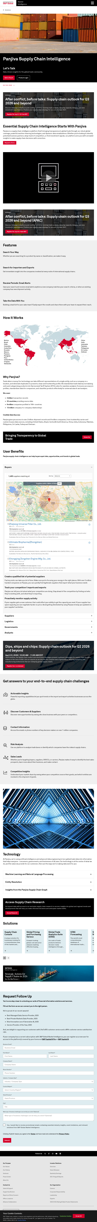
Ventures (5, 1173)
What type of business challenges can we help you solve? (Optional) (21, 1112)
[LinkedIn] (60, 1153)
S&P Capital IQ (63, 1039)
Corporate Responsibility (57, 1192)
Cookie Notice (22, 1220)
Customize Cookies (65, 1216)
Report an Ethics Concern (10, 1195)
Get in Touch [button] (9, 78)
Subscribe (87, 437)
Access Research (12, 913)
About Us (5, 1180)
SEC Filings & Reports (56, 1177)
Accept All (79, 1216)
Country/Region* (7, 1086)
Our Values (6, 1166)
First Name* (6, 1053)
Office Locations (8, 1198)
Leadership (53, 1195)
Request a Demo (10, 143)
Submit (7, 1140)
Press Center (7, 1177)
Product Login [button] (23, 78)
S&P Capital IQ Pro (49, 1039)
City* (4, 1103)
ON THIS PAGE (8, 85)
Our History (6, 1170)
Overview (53, 1166)
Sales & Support (8, 1188)
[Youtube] (56, 1153)
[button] (48, 177)
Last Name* (51, 1053)
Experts (52, 1198)
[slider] (48, 944)
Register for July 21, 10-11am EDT (17, 114)
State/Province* (7, 1095)
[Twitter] (45, 1153)
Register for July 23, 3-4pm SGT (16, 231)
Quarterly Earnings (55, 1173)
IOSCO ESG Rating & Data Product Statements (64, 1202)
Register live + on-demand (15, 666)
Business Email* (7, 1044)
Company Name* (7, 1061)
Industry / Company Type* (10, 1078)
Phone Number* (7, 1069)
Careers (52, 1188)
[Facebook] (48, 1153)
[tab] (48, 538)
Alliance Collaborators (9, 1202)
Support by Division (9, 1192)
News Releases (54, 1170)
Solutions (8, 10)
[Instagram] (52, 1153)
